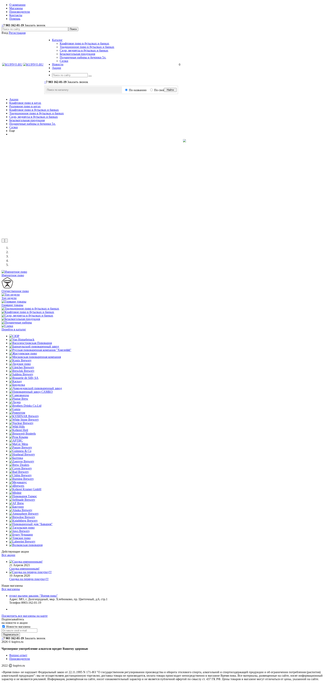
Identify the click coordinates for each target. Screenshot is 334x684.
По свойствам (163, 90)
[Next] (6, 241)
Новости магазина (17, 626)
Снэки (64, 60)
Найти (170, 89)
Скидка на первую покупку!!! (29, 579)
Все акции (8, 555)
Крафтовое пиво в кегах (25, 102)
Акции (13, 99)
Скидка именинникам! (24, 568)
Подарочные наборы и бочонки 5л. (83, 57)
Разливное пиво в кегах (25, 106)
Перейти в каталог (14, 329)
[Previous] (3, 241)
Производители (19, 658)
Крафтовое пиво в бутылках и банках (84, 43)
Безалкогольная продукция (77, 54)
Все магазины (11, 589)
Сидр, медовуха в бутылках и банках (84, 50)
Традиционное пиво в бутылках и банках (87, 47)
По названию (138, 90)
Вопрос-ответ (18, 655)
